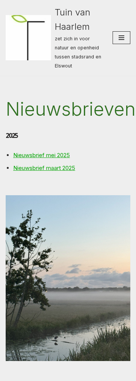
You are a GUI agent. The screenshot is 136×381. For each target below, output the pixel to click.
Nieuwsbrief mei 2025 (41, 155)
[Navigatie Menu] (121, 37)
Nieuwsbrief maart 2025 (44, 167)
